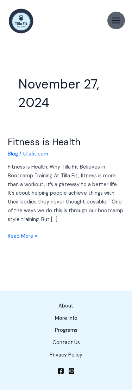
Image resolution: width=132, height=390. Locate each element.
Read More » (22, 235)
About (66, 306)
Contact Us (66, 342)
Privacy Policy (66, 355)
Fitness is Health (44, 142)
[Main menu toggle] (116, 20)
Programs (66, 330)
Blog (13, 154)
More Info (66, 318)
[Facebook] (61, 371)
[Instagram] (71, 371)
